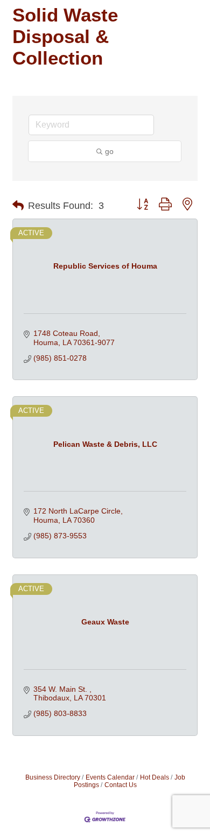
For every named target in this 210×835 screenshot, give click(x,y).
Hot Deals (154, 777)
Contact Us (120, 785)
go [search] (109, 151)
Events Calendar (110, 777)
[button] (18, 205)
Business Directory (52, 777)
